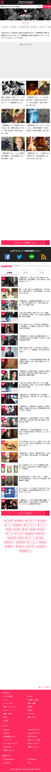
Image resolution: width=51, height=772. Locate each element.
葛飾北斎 (42, 546)
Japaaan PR (25, 27)
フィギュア (33, 542)
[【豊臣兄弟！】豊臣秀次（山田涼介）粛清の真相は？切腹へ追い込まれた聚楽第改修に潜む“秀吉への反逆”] (9, 410)
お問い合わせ (32, 736)
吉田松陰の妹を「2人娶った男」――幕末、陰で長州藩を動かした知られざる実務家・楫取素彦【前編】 (34, 478)
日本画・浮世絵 (33, 700)
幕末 (26, 529)
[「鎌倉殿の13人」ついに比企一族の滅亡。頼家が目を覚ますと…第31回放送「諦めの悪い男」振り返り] (38, 88)
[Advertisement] (18, 61)
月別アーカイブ (33, 743)
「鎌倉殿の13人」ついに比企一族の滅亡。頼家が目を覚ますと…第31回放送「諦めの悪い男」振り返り (38, 101)
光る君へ (32, 546)
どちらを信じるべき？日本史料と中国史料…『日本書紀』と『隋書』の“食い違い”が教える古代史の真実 (34, 326)
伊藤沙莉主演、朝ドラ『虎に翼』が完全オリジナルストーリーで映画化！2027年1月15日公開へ (34, 350)
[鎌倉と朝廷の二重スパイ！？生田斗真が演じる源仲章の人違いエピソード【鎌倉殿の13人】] (13, 88)
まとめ (14, 27)
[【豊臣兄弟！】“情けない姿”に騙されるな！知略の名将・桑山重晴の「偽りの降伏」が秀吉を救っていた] (9, 282)
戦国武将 (19, 525)
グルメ (6, 710)
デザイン (31, 538)
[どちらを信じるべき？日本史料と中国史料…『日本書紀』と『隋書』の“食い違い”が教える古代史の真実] (9, 328)
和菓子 (30, 710)
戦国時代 (20, 521)
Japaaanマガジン (34, 729)
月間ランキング (9, 750)
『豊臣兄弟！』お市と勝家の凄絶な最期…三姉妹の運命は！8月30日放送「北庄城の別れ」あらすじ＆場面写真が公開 (34, 502)
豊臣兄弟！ (10, 542)
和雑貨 (30, 707)
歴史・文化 (32, 717)
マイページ (7, 740)
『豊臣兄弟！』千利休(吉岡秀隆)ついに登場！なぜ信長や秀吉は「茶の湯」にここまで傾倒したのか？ (34, 432)
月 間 (41, 272)
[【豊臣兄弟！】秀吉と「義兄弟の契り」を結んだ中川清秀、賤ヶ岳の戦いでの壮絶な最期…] (9, 457)
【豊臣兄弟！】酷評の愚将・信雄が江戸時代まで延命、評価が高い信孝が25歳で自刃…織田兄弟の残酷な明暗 (34, 373)
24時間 (9, 272)
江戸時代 (10, 521)
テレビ (10, 533)
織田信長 (31, 533)
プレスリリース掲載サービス (25, 242)
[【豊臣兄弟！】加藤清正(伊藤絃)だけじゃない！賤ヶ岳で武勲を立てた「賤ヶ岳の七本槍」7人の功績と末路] (9, 305)
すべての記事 (8, 696)
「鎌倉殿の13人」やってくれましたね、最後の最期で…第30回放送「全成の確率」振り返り (38, 128)
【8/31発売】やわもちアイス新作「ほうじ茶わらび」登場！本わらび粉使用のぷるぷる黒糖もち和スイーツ (34, 443)
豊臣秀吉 (22, 542)
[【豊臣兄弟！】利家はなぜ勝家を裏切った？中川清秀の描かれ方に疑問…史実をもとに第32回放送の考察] (9, 340)
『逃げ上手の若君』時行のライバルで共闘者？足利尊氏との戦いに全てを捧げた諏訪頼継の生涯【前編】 (34, 314)
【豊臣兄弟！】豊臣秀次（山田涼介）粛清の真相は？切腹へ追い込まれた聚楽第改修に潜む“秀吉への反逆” (34, 408)
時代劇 (42, 529)
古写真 (6, 720)
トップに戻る (45, 687)
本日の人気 (7, 747)
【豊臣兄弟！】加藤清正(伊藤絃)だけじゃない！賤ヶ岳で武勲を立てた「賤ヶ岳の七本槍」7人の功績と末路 (34, 303)
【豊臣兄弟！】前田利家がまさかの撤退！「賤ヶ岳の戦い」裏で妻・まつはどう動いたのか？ (34, 396)
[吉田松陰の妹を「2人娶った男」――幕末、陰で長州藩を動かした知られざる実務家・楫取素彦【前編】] (9, 481)
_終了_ (35, 27)
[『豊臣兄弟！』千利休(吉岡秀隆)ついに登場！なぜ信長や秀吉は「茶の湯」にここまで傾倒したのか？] (9, 434)
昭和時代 (21, 546)
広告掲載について (10, 736)
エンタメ (31, 713)
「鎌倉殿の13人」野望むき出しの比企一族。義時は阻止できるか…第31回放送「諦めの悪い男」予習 (13, 129)
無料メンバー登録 (34, 740)
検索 (48, 2)
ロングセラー (30, 525)
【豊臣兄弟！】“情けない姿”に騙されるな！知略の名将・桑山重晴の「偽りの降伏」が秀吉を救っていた (34, 279)
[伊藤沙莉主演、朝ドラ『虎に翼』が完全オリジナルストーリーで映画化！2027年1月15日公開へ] (9, 352)
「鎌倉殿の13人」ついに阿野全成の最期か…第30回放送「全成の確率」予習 (13, 156)
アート (43, 27)
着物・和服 (32, 703)
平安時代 (43, 521)
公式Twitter (19, 257)
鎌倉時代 (10, 546)
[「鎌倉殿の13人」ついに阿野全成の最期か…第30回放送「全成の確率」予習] (13, 144)
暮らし (6, 717)
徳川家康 (13, 538)
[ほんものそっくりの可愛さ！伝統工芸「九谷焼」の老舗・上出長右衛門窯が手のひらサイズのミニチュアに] (9, 492)
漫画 (33, 529)
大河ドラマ (31, 521)
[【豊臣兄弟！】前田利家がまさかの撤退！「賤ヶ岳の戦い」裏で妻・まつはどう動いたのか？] (9, 399)
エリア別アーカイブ (10, 743)
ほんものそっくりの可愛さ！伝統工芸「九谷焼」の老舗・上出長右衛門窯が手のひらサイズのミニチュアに (34, 490)
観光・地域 (7, 713)
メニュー (2, 2)
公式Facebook (7, 257)
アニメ (9, 525)
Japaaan (25, 2)
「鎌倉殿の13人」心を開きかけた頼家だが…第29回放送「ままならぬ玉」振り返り (38, 156)
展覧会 (43, 542)
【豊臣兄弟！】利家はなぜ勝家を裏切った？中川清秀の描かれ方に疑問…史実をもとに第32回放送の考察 (34, 338)
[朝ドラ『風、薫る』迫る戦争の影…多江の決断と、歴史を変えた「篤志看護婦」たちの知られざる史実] (9, 293)
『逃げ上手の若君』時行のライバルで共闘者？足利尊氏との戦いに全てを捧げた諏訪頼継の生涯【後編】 (34, 385)
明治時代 (41, 533)
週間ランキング (33, 747)
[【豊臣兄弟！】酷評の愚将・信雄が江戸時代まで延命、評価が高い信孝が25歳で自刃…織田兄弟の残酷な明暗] (9, 375)
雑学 (9, 529)
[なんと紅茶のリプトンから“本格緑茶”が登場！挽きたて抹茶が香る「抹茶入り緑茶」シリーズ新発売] (9, 469)
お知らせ (7, 733)
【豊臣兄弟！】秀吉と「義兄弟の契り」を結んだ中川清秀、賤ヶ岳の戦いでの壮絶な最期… (34, 455)
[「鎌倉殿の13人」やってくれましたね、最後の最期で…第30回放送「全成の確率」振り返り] (38, 116)
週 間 (25, 272)
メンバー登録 (46, 6)
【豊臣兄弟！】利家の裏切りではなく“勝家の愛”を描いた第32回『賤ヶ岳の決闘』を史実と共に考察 (34, 420)
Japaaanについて (34, 733)
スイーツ (43, 525)
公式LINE (31, 257)
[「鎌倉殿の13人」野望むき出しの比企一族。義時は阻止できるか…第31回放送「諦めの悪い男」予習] (13, 116)
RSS (43, 257)
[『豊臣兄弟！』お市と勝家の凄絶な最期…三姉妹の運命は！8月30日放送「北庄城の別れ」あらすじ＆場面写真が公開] (9, 504)
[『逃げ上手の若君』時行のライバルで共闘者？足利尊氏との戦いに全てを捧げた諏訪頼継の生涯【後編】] (9, 387)
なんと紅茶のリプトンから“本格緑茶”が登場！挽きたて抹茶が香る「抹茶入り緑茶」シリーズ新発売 (34, 467)
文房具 (40, 538)
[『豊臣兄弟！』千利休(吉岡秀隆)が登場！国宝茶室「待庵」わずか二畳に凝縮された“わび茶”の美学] (9, 364)
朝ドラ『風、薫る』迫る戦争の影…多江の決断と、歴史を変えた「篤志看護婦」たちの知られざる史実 (34, 291)
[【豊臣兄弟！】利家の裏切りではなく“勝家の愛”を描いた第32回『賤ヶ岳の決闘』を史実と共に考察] (9, 422)
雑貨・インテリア (10, 707)
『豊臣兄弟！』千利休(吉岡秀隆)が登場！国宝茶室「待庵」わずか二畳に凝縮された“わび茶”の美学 (34, 361)
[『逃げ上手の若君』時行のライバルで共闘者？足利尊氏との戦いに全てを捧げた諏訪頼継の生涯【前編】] (9, 317)
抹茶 (21, 538)
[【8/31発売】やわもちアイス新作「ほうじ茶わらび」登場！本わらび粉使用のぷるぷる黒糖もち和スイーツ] (9, 446)
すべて (6, 27)
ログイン (39, 6)
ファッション (8, 703)
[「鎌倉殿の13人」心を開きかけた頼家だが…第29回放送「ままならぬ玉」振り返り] (38, 144)
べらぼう (20, 533)
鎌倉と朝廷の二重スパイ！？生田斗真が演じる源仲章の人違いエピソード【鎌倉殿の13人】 (12, 100)
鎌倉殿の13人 (26, 551)
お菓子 (18, 529)
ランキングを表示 (25, 513)
